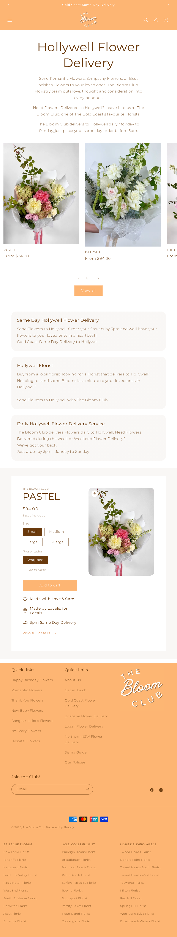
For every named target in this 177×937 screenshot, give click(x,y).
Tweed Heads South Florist (140, 867)
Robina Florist (72, 890)
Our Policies (75, 762)
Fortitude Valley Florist (20, 875)
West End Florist (15, 890)
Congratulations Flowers (32, 721)
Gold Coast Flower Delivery (80, 703)
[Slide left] (79, 278)
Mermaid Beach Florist (79, 867)
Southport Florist (74, 898)
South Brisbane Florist (20, 898)
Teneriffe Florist (15, 859)
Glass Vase (39, 571)
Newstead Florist (16, 867)
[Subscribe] (88, 789)
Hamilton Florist (15, 906)
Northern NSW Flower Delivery (84, 739)
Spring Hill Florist (133, 906)
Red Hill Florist (131, 898)
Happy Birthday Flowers (32, 680)
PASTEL (9, 250)
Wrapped (35, 560)
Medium (56, 532)
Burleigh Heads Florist (79, 852)
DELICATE (93, 252)
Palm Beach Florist (76, 875)
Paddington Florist (17, 882)
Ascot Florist (12, 913)
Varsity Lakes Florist (77, 906)
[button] (9, 20)
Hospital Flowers (25, 741)
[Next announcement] (168, 5)
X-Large (56, 542)
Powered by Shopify (60, 827)
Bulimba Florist (14, 921)
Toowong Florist (132, 882)
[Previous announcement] (8, 5)
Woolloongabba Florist (137, 913)
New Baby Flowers (27, 711)
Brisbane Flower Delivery (86, 716)
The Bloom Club (34, 827)
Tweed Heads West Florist (139, 875)
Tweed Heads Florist (135, 852)
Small (32, 532)
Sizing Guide (76, 752)
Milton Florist (130, 890)
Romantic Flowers (27, 690)
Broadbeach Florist (76, 859)
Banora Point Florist (135, 859)
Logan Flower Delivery (84, 726)
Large (32, 542)
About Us (73, 680)
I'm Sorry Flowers (26, 731)
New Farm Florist (16, 852)
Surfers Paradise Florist (79, 882)
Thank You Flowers (27, 700)
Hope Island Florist (76, 913)
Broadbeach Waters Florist (140, 921)
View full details (37, 633)
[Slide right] (98, 278)
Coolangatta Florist (76, 921)
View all (88, 290)
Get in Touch (76, 690)
